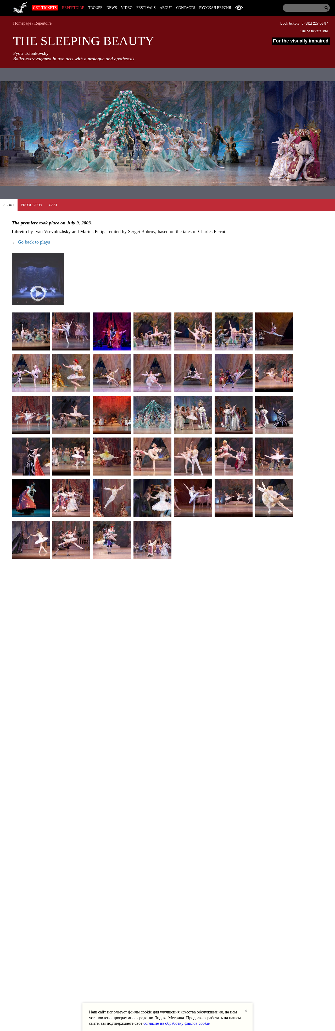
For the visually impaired (300, 41)
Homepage (22, 23)
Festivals (146, 8)
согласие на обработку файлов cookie (176, 1023)
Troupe (95, 8)
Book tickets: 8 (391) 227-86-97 (304, 23)
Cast (53, 205)
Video (126, 8)
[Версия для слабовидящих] (239, 8)
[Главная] (20, 6)
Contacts (185, 8)
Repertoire (73, 8)
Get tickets (45, 8)
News (112, 8)
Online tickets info (314, 31)
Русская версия (215, 8)
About (166, 8)
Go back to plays (34, 242)
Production (31, 205)
